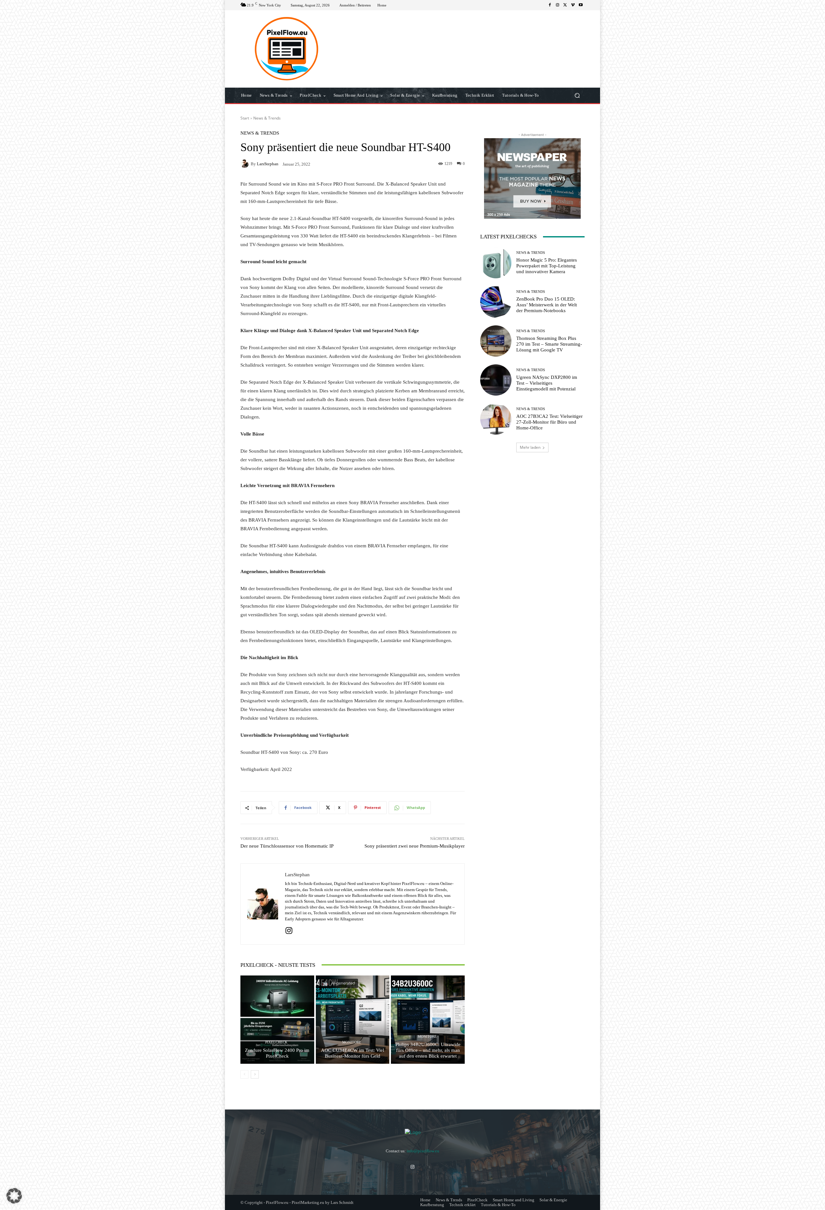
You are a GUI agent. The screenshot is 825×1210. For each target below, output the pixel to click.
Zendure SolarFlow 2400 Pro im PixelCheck (277, 1053)
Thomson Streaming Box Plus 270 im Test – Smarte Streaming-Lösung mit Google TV (549, 344)
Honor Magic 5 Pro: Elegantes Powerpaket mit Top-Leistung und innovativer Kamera (546, 265)
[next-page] (255, 1074)
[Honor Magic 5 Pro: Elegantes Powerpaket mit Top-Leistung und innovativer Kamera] (495, 262)
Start (244, 118)
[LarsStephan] (245, 163)
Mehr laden (530, 447)
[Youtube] (581, 5)
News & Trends (267, 118)
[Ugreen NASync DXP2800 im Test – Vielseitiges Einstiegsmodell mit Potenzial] (495, 380)
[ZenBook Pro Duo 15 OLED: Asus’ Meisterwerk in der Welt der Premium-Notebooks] (495, 301)
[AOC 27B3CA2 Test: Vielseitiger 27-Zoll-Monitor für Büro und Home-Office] (495, 419)
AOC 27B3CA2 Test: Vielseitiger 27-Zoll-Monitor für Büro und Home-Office (549, 422)
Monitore (351, 1042)
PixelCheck (276, 1042)
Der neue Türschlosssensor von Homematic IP (287, 846)
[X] (565, 5)
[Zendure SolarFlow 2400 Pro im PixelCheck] (277, 1019)
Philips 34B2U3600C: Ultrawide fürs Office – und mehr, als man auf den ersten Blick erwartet (428, 1050)
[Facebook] (550, 5)
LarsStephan (267, 164)
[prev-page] (244, 1074)
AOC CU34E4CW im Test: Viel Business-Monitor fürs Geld (352, 1053)
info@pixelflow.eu (423, 1150)
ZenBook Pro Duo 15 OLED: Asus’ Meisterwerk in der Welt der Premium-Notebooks (546, 304)
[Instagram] (557, 5)
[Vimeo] (573, 5)
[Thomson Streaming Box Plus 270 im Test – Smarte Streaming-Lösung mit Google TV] (495, 341)
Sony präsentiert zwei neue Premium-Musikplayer (414, 846)
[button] (577, 95)
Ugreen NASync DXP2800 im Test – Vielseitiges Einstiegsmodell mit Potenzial (546, 383)
